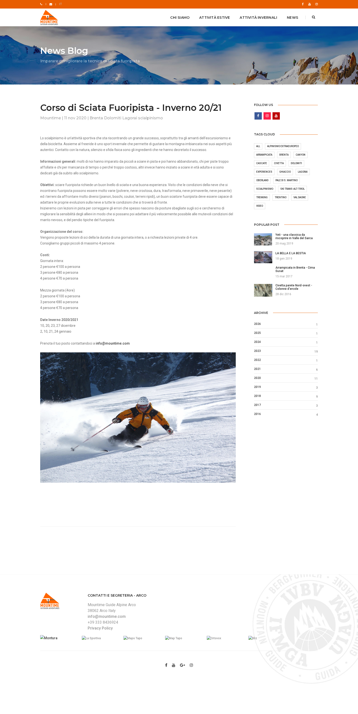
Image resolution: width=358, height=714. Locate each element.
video (259, 206)
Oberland (262, 180)
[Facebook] (303, 4)
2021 (257, 369)
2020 (257, 378)
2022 (257, 360)
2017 (257, 405)
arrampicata (264, 154)
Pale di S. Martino (286, 180)
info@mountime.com (113, 343)
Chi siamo (179, 17)
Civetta (279, 163)
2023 (257, 351)
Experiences (264, 171)
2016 (257, 414)
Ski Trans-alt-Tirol (292, 189)
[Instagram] (315, 4)
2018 (257, 396)
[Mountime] (49, 18)
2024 (257, 342)
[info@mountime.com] (50, 4)
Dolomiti (296, 163)
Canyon (300, 154)
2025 (257, 333)
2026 (257, 324)
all (258, 146)
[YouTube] (309, 4)
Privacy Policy (100, 628)
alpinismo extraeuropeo (283, 146)
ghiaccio (285, 171)
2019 (257, 387)
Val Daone (299, 197)
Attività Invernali (258, 17)
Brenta (284, 154)
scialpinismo (264, 189)
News (292, 17)
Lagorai (303, 171)
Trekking (262, 197)
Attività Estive (214, 17)
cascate (261, 163)
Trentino (280, 197)
